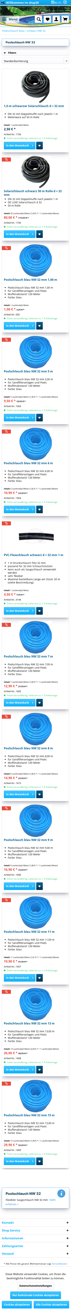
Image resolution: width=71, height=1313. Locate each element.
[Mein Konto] (56, 19)
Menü (13, 19)
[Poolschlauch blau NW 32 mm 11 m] (35, 912)
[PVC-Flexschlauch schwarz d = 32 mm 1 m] (35, 536)
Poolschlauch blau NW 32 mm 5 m (28, 371)
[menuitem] (57, 2)
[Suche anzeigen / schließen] (38, 19)
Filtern (11, 52)
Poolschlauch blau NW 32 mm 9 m (28, 840)
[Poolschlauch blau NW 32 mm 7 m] (35, 637)
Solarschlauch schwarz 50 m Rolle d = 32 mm (33, 193)
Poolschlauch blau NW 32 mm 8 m (28, 748)
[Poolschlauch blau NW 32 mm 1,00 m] (35, 260)
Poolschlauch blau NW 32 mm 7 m (28, 656)
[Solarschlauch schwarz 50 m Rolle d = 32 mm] (35, 172)
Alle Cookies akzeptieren (51, 1304)
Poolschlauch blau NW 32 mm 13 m (29, 1023)
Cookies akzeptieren (17, 1304)
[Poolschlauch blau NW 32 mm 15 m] (35, 1096)
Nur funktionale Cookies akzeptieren (35, 1295)
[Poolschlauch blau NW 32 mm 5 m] (35, 352)
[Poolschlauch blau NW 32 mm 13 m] (35, 1004)
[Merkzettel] (47, 19)
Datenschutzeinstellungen (35, 1285)
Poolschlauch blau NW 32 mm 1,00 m (30, 280)
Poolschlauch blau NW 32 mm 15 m (29, 1115)
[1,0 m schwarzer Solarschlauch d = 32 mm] (35, 87)
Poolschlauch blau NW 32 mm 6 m (28, 463)
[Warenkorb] (65, 19)
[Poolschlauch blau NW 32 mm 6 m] (35, 444)
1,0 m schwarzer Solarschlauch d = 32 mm (34, 106)
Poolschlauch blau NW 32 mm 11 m (29, 932)
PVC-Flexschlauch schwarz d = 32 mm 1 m (33, 555)
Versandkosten (59, 1263)
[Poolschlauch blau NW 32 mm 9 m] (35, 820)
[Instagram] (65, 2)
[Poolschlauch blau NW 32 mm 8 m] (35, 729)
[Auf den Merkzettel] (39, 145)
